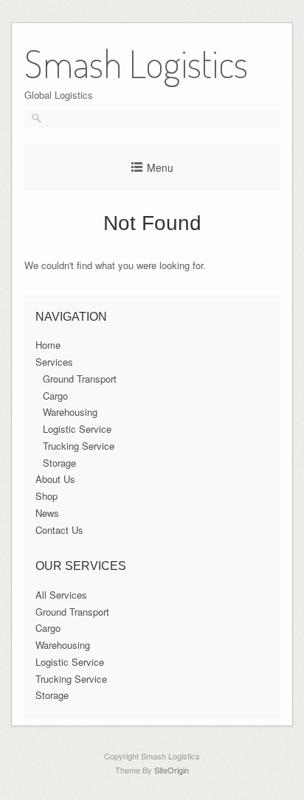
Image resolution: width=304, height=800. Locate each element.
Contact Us (59, 530)
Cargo (55, 396)
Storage (59, 463)
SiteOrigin (171, 770)
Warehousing (70, 412)
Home (48, 345)
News (47, 513)
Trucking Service (78, 446)
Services (54, 362)
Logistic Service (77, 429)
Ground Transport (80, 379)
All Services (61, 595)
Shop (46, 496)
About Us (55, 479)
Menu (160, 167)
